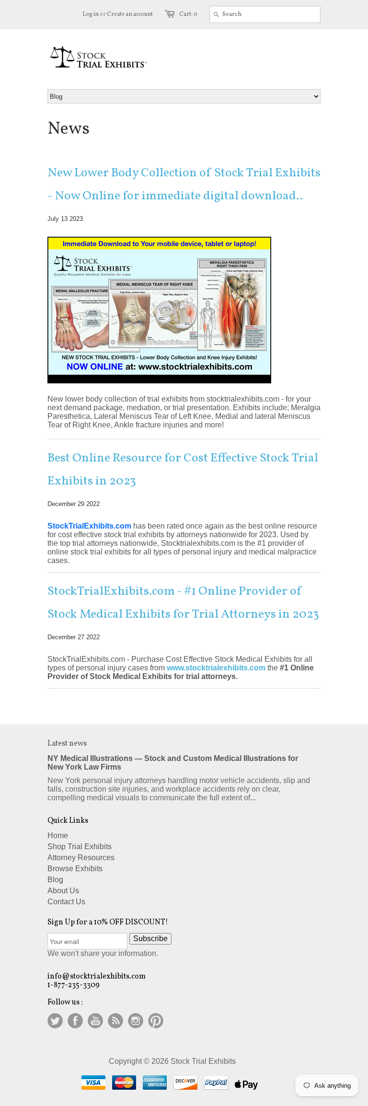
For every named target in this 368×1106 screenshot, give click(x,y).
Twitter (55, 1020)
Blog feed (115, 1020)
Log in (90, 14)
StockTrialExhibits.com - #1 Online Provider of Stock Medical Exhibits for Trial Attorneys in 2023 (183, 603)
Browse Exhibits (75, 868)
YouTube (95, 1020)
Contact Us (66, 902)
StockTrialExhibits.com (89, 526)
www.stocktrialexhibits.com (216, 668)
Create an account (130, 14)
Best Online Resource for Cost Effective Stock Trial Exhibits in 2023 (182, 469)
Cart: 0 (188, 14)
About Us (63, 891)
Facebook (75, 1020)
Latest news (67, 743)
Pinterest (155, 1020)
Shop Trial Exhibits (79, 846)
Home (57, 835)
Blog (55, 880)
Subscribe (150, 938)
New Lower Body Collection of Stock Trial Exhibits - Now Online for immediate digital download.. (184, 184)
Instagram (135, 1020)
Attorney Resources (81, 857)
